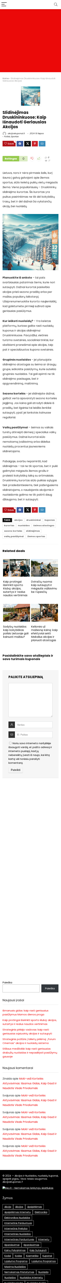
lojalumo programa (15, 1261)
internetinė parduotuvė (18, 1223)
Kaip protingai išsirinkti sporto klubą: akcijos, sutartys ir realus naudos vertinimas (15, 588)
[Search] (56, 4)
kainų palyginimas (15, 1250)
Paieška (7, 982)
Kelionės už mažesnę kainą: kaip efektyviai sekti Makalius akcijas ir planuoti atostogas (44, 633)
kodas (18, 1255)
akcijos (18, 520)
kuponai (47, 1255)
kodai (7, 1255)
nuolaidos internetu (31, 1277)
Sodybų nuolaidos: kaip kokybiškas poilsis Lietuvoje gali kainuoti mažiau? (15, 632)
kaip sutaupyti (38, 1250)
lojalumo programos (44, 1261)
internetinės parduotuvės (19, 1239)
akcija (7, 1206)
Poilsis (7, 136)
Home (6, 78)
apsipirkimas (34, 1206)
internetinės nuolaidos (17, 1234)
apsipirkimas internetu (17, 1212)
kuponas (50, 520)
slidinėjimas (33, 530)
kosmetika (32, 1255)
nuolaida (43, 1272)
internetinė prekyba (15, 1228)
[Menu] (4, 4)
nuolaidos (24, 525)
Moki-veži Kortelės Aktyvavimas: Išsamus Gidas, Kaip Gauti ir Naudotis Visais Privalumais (30, 1083)
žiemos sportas (36, 536)
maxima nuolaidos (15, 1266)
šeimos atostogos (43, 525)
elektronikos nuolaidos (17, 1217)
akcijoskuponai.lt (16, 133)
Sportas (14, 136)
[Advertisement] (30, 41)
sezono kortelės (13, 530)
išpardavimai (11, 1245)
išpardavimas (31, 1245)
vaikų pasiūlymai (14, 536)
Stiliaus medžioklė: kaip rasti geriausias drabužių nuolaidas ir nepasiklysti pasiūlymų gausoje (30, 1052)
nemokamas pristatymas (19, 1272)
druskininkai (33, 520)
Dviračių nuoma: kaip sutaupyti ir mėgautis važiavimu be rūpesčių (44, 587)
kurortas (9, 525)
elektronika (41, 1212)
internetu (43, 1239)
